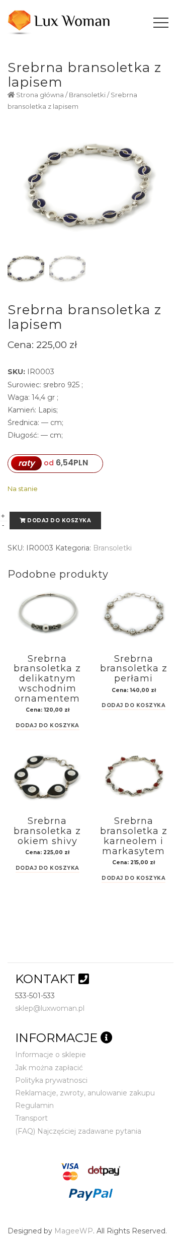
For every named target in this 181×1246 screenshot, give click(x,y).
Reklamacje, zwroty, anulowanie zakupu (85, 1092)
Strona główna (40, 95)
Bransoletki (87, 95)
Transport (31, 1118)
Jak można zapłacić (49, 1067)
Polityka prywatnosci (51, 1080)
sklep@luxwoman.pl (49, 1008)
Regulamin (34, 1105)
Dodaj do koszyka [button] (47, 726)
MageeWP (73, 1230)
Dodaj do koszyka (59, 520)
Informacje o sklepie (50, 1054)
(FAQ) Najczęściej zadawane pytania (78, 1131)
